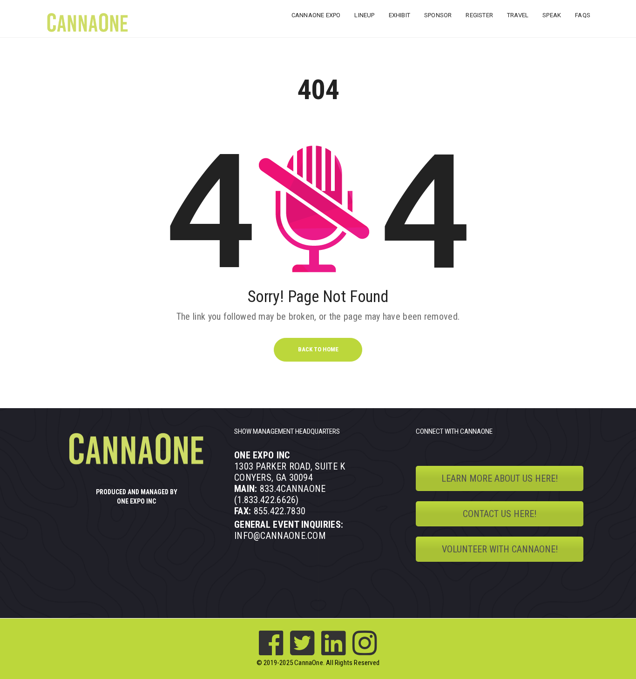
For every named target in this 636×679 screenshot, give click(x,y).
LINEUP (364, 15)
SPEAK (551, 15)
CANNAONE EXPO (316, 15)
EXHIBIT (399, 15)
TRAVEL (517, 15)
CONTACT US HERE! (499, 513)
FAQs (582, 15)
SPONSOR (438, 15)
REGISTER (479, 15)
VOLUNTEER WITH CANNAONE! (500, 549)
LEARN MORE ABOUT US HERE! (499, 478)
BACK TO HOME (318, 349)
